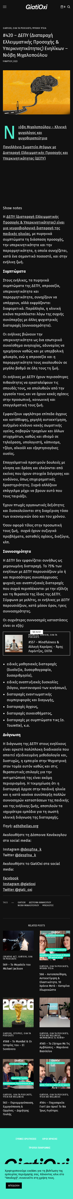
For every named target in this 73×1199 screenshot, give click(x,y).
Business (33, 635)
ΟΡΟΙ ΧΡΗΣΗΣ (49, 1139)
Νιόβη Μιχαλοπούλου (28, 906)
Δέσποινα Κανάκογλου (40, 903)
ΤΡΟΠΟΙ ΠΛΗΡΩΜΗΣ (39, 1147)
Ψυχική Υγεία (39, 28)
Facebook (10, 878)
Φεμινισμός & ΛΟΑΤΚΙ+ (52, 1037)
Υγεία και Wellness (50, 1035)
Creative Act (10, 956)
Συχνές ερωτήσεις (26, 1139)
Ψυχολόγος (48, 906)
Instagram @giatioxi (19, 884)
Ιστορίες (17, 1033)
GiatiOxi (7, 28)
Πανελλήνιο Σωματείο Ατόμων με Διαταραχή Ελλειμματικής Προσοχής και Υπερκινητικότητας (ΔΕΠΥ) (35, 153)
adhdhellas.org (25, 826)
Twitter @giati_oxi (17, 889)
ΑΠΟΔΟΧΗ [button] (13, 1185)
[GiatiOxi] (36, 7)
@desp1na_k (30, 849)
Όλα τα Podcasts (22, 28)
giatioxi (22, 903)
